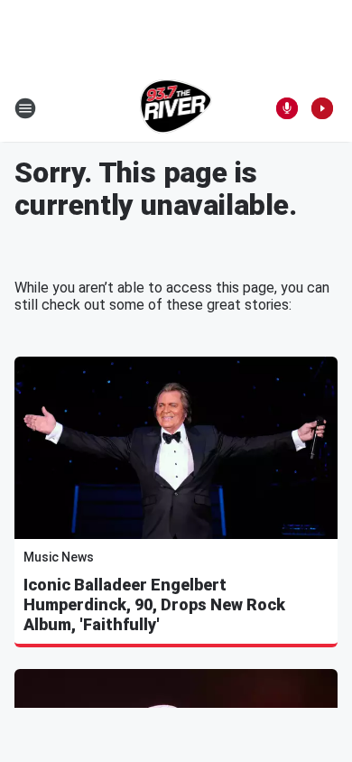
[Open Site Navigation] (25, 108)
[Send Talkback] (287, 108)
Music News (58, 557)
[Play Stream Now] (322, 108)
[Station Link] (176, 108)
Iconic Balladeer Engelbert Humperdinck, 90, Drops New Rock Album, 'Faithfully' (154, 604)
